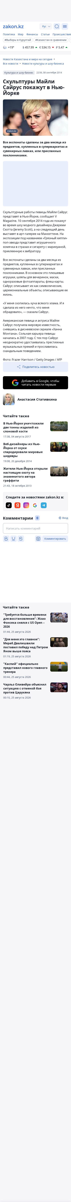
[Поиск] (57, 26)
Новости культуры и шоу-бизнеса (43, 63)
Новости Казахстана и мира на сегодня (27, 59)
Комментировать (55, 538)
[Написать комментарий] (35, 528)
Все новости (10, 63)
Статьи (45, 34)
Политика (9, 34)
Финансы (32, 34)
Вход (65, 518)
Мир (20, 34)
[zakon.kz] (13, 26)
